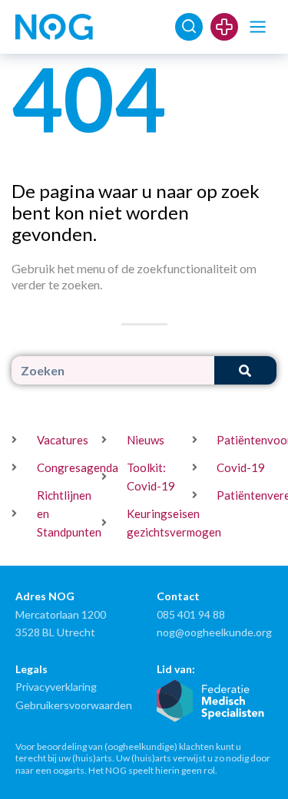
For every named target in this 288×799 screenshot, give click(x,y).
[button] (258, 27)
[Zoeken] (245, 370)
